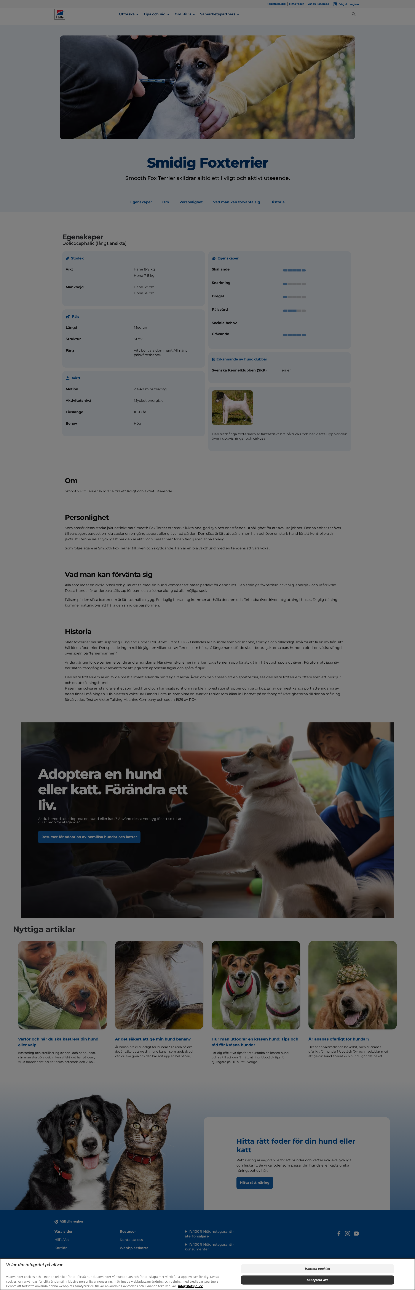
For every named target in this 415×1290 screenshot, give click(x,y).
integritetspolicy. (190, 1286)
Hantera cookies (317, 1269)
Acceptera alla (317, 1280)
